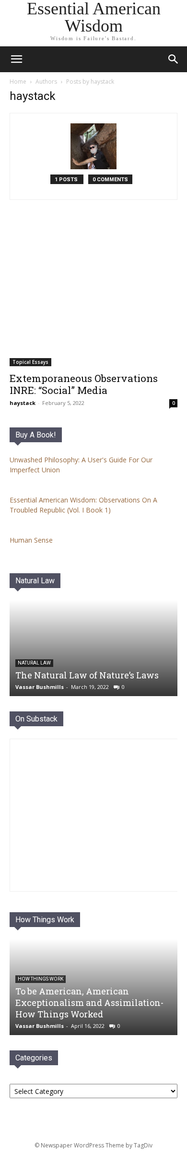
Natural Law (35, 580)
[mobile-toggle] (16, 59)
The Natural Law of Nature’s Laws (87, 675)
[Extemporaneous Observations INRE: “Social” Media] (93, 294)
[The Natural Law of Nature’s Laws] (93, 648)
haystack (22, 402)
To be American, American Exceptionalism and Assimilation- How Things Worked (89, 1002)
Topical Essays (30, 362)
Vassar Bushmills (39, 686)
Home (18, 81)
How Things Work (44, 919)
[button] (173, 59)
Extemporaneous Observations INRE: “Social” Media (84, 384)
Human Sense (31, 540)
